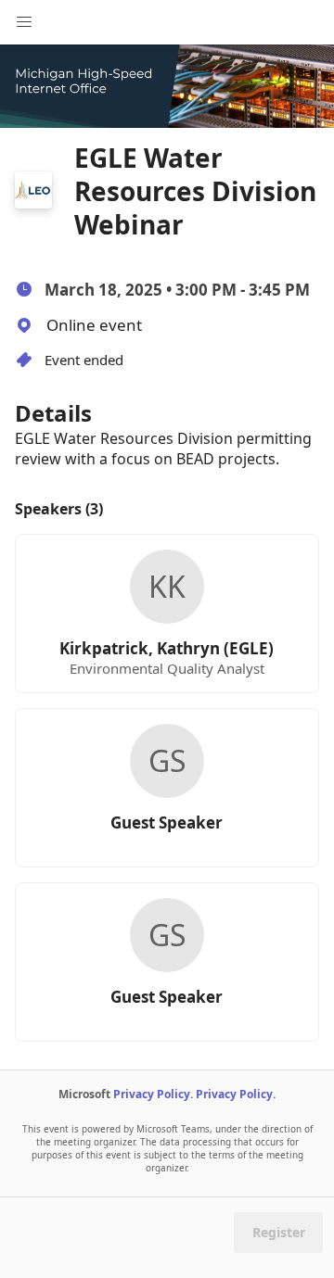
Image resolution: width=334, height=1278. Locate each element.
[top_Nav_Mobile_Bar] (24, 22)
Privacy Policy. (153, 1094)
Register (278, 1232)
